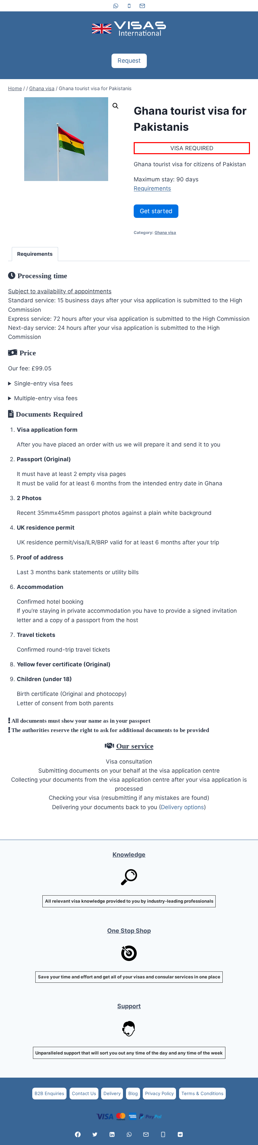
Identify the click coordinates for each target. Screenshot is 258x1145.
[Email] (142, 5)
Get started (156, 211)
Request (129, 60)
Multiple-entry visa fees (46, 398)
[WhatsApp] (116, 5)
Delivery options (182, 807)
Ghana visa (165, 232)
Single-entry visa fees (43, 383)
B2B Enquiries (49, 1093)
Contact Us (84, 1093)
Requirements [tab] (35, 254)
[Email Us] (146, 1134)
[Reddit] (180, 1134)
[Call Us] (163, 1134)
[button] (116, 106)
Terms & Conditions (202, 1093)
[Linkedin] (112, 1134)
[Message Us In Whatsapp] (129, 1134)
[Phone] (129, 5)
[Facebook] (78, 1134)
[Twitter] (94, 1134)
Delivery (112, 1093)
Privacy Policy (159, 1093)
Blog (133, 1093)
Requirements (152, 188)
